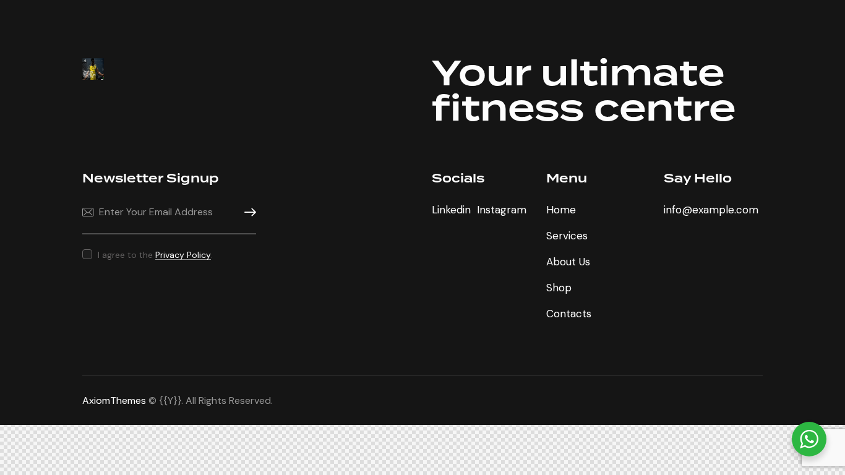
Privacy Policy (183, 255)
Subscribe (247, 212)
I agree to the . (155, 254)
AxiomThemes (114, 400)
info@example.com (711, 209)
